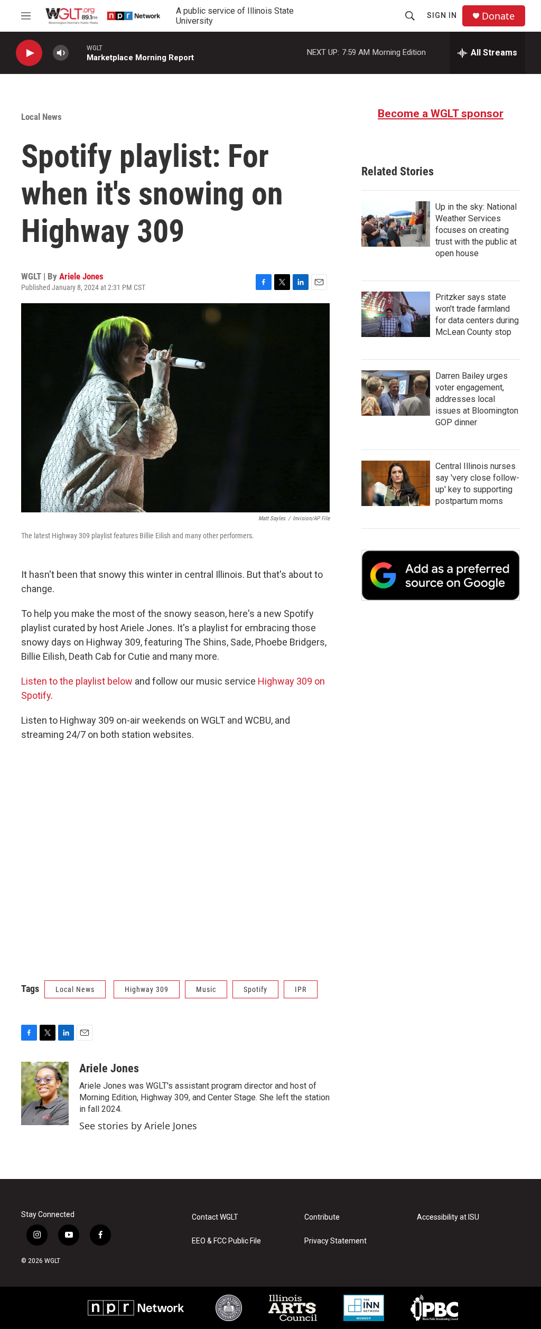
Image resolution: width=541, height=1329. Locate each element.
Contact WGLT (215, 1217)
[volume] (61, 53)
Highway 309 (147, 989)
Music (206, 989)
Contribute (322, 1217)
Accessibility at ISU (448, 1217)
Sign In (442, 15)
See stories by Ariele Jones (138, 1125)
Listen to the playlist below (77, 681)
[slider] (77, 52)
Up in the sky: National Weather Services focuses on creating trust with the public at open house (476, 230)
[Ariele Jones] (45, 1093)
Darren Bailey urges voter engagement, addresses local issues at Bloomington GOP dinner (476, 399)
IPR (300, 989)
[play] (29, 53)
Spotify (255, 989)
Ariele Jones (81, 276)
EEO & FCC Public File (226, 1241)
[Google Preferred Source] (440, 575)
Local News (41, 116)
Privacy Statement (335, 1241)
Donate (498, 16)
